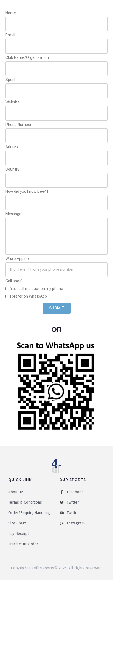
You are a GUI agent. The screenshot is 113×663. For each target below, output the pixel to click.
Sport (10, 79)
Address (12, 147)
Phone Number (18, 124)
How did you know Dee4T (27, 191)
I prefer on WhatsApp (28, 296)
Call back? (14, 281)
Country (12, 169)
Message (13, 214)
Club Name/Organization (27, 57)
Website (12, 102)
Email (10, 35)
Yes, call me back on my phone (36, 288)
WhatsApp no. (17, 258)
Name (10, 13)
